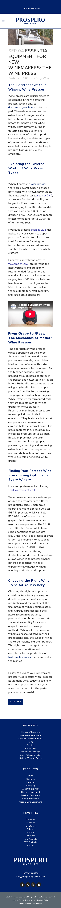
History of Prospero (30, 732)
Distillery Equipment (30, 795)
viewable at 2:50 (18, 264)
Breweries (30, 819)
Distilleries (31, 826)
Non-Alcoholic (30, 839)
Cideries (30, 829)
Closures (30, 779)
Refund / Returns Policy (31, 758)
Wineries (30, 822)
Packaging (30, 785)
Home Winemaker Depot (30, 735)
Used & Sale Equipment (30, 801)
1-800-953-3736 (31, 8)
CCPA (46, 900)
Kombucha (30, 835)
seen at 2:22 (38, 229)
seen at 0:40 (44, 195)
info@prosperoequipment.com (30, 876)
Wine (46, 78)
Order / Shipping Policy (30, 755)
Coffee (30, 832)
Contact (15, 701)
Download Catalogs (30, 751)
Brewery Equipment (30, 792)
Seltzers (30, 845)
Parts (30, 742)
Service (30, 745)
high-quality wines (19, 657)
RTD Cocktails (30, 842)
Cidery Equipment (30, 798)
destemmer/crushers (20, 107)
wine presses (38, 184)
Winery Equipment (30, 788)
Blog (39, 78)
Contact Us (30, 748)
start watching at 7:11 (21, 490)
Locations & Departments (30, 738)
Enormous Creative (34, 904)
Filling (30, 775)
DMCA (40, 900)
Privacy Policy (18, 900)
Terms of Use (30, 900)
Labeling (30, 782)
